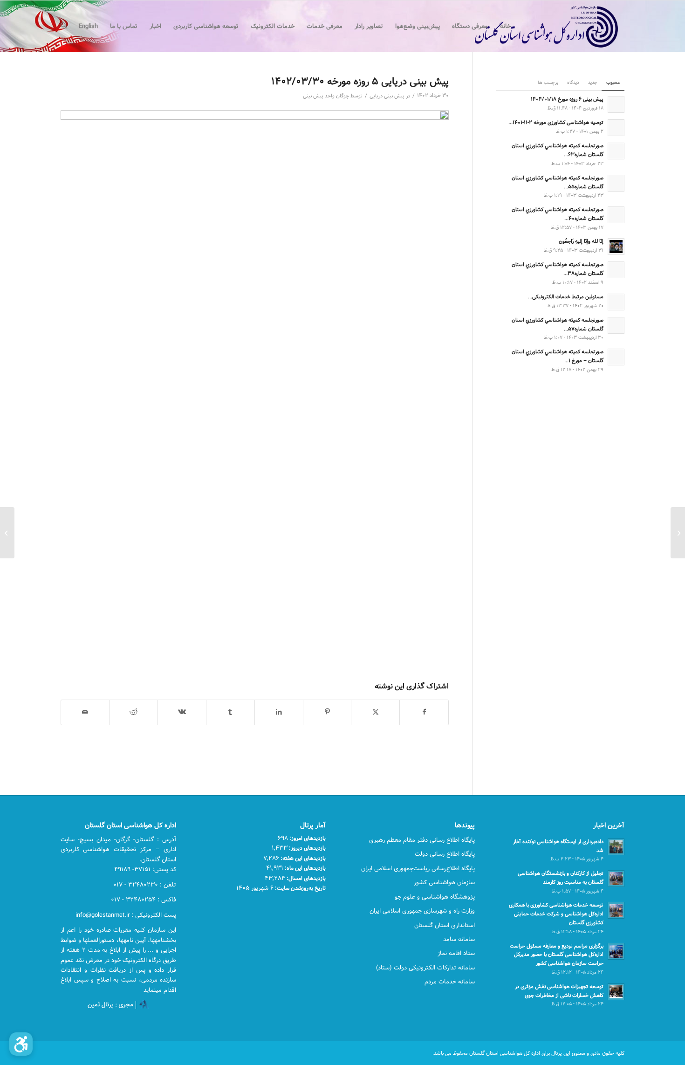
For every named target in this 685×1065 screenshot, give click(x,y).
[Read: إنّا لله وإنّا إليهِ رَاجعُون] (616, 246)
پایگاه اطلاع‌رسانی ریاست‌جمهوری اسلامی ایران (418, 868)
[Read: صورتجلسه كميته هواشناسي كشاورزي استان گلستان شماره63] (616, 151)
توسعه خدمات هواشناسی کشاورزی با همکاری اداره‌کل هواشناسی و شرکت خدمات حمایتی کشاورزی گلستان (556, 913)
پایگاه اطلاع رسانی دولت (445, 854)
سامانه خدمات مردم (450, 981)
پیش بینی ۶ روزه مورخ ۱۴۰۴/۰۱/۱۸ (567, 99)
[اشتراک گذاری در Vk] (182, 712)
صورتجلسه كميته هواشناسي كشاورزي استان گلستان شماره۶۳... (557, 150)
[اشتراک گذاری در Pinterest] (327, 712)
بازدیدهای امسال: (305, 878)
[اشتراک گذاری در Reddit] (134, 712)
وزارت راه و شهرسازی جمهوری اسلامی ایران (422, 911)
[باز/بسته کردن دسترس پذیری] (21, 1044)
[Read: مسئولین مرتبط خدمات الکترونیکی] (616, 302)
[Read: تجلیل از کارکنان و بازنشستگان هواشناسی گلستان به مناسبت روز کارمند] (616, 878)
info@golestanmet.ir (102, 915)
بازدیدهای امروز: (307, 838)
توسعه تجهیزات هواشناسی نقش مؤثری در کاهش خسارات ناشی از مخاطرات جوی (559, 991)
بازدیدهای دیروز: (307, 847)
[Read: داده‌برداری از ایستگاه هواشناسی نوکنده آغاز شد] (616, 846)
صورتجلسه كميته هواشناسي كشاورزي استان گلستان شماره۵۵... (557, 182)
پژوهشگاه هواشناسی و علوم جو (435, 897)
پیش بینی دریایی (387, 96)
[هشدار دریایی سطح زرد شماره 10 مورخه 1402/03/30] (678, 532)
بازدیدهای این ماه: (304, 868)
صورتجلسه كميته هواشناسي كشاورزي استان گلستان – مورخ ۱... (557, 356)
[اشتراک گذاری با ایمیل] (85, 712)
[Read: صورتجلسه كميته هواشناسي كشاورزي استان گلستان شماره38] (616, 269)
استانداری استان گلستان (444, 925)
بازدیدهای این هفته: (302, 858)
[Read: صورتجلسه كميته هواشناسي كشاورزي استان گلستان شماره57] (616, 325)
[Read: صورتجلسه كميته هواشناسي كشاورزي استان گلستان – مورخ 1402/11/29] (616, 357)
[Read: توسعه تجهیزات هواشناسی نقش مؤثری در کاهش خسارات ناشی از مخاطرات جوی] (616, 991)
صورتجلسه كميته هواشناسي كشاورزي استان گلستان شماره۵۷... (557, 324)
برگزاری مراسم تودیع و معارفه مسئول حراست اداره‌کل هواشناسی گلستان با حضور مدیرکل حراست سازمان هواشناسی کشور (556, 954)
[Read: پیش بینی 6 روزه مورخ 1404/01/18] (616, 104)
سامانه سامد (459, 939)
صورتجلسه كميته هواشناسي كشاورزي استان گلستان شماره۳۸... (557, 269)
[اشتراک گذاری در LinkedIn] (279, 712)
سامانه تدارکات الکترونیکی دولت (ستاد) (425, 967)
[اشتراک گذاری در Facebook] (424, 712)
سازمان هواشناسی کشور (444, 882)
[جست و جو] (64, 26)
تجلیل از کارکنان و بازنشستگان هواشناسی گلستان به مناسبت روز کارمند (560, 877)
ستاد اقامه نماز (456, 953)
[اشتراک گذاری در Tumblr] (230, 712)
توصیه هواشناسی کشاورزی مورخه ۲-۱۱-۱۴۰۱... (555, 122)
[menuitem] (505, 26)
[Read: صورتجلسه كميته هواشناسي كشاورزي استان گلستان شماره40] (616, 214)
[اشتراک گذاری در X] (375, 712)
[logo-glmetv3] (532, 26)
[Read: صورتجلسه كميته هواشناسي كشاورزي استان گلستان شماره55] (616, 183)
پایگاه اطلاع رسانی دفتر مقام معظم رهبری (422, 840)
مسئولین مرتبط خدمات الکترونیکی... (565, 296)
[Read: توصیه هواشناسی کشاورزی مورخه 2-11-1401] (616, 127)
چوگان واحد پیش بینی (326, 96)
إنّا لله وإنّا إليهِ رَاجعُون (581, 241)
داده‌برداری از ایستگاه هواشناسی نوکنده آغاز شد (558, 846)
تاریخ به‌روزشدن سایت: (300, 888)
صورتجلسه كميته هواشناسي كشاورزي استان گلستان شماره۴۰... (557, 214)
